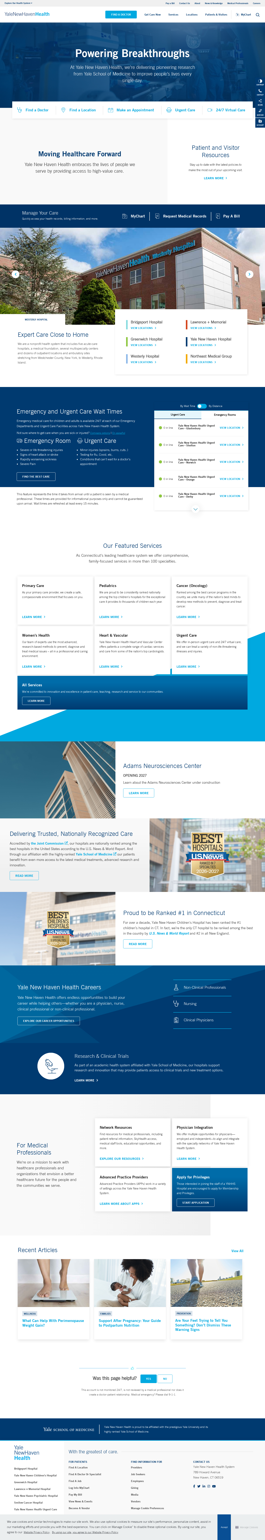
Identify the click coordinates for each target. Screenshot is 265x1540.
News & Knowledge (214, 3)
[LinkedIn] (204, 1486)
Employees (137, 1481)
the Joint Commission (47, 843)
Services (173, 14)
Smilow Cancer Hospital (28, 1502)
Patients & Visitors (216, 14)
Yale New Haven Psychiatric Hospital (36, 1496)
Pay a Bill (170, 3)
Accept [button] (224, 1527)
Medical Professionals (237, 3)
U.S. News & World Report (169, 933)
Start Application (195, 1202)
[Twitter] (198, 1486)
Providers (136, 1467)
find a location (78, 1467)
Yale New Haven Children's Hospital (35, 1475)
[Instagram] (208, 1486)
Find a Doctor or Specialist (85, 1474)
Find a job (75, 1481)
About (197, 3)
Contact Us (184, 3)
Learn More (214, 178)
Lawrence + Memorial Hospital (32, 1489)
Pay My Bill (75, 1494)
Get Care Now (153, 14)
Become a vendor (79, 1508)
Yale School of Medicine (94, 854)
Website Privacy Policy (36, 1532)
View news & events (80, 1501)
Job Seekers (138, 1474)
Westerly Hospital (36, 319)
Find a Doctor (121, 14)
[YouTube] (214, 1486)
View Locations (142, 328)
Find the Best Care (36, 476)
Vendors (135, 1501)
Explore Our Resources (120, 1158)
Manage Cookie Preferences (147, 1508)
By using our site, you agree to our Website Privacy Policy (85, 1532)
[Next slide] (249, 274)
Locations (191, 14)
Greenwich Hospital (25, 1482)
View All (237, 1251)
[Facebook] (194, 1486)
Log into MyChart (79, 1488)
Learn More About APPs (119, 1203)
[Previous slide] (15, 274)
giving (134, 1488)
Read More (24, 875)
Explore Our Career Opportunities (48, 1021)
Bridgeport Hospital (25, 1468)
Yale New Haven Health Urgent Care (35, 1509)
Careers (256, 3)
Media (134, 1494)
